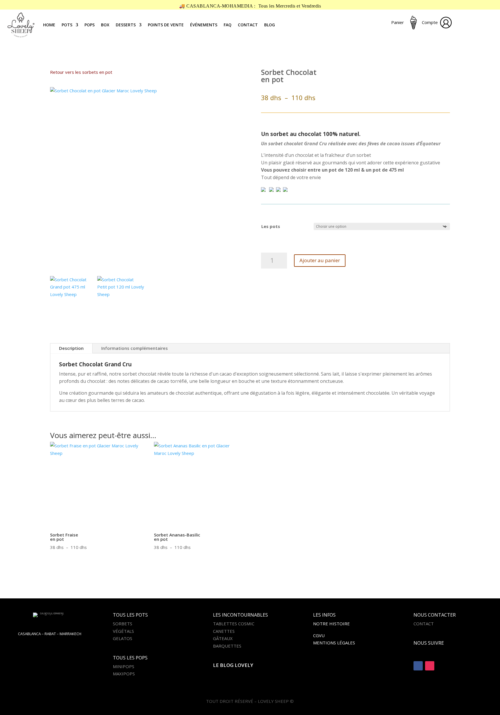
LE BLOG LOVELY (233, 665)
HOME (49, 24)
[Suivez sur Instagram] (429, 665)
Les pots (270, 226)
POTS (67, 24)
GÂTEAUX (223, 638)
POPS (89, 24)
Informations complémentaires (134, 348)
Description (71, 348)
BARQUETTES (227, 646)
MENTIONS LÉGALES (334, 643)
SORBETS (122, 623)
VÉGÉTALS (123, 631)
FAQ (227, 24)
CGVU (319, 635)
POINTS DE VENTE (166, 24)
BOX (105, 24)
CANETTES (224, 631)
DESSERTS (126, 24)
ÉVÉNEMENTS (203, 24)
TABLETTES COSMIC (233, 623)
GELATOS (122, 638)
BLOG (269, 24)
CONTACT (248, 24)
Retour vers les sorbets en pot (81, 72)
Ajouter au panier (319, 260)
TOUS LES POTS (130, 615)
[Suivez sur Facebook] (418, 665)
